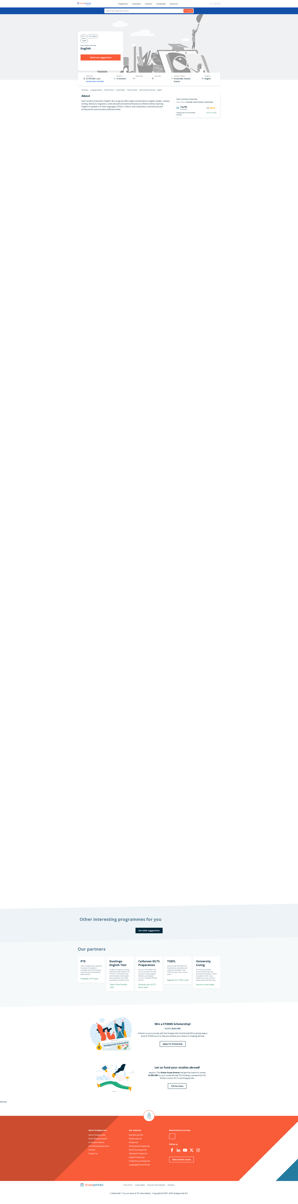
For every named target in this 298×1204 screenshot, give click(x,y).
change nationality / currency (141, 649)
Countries (148, 4)
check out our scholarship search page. (173, 896)
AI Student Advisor (96, 1142)
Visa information (112, 169)
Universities (136, 4)
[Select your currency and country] (172, 1136)
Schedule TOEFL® (195, 362)
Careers (91, 1150)
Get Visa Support (195, 808)
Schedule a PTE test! (89, 978)
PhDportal (133, 1142)
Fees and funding (112, 158)
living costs (137, 706)
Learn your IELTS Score (192, 390)
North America (109, 90)
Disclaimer (171, 1185)
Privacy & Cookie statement (156, 1185)
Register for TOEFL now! (177, 980)
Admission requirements (109, 152)
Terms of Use (127, 1185)
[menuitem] (124, 3)
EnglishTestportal (137, 1157)
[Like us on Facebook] (172, 1150)
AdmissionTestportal (138, 1153)
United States (120, 90)
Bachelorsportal (136, 1135)
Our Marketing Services (98, 1146)
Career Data (114, 147)
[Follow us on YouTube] (185, 1150)
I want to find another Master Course (168, 239)
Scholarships (161, 4)
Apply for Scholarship (173, 1044)
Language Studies (96, 90)
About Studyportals (96, 1135)
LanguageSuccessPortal (139, 1164)
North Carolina (132, 90)
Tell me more (177, 1086)
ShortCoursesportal (137, 1150)
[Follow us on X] (191, 1150)
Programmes (123, 4)
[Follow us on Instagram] (198, 1150)
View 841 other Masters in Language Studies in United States (154, 469)
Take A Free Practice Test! (191, 347)
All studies (84, 90)
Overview (116, 136)
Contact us (93, 1153)
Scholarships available (95, 81)
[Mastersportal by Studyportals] (84, 4)
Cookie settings (140, 1185)
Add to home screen (181, 1159)
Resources (174, 4)
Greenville (189, 102)
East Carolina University (88, 45)
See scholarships (138, 851)
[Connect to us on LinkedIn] (178, 1150)
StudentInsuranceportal (139, 1161)
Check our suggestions (100, 57)
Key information (113, 130)
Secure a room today (205, 984)
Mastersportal (135, 1138)
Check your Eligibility (191, 735)
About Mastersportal (97, 1138)
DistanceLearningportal (139, 1146)
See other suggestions (149, 930)
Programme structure (110, 141)
